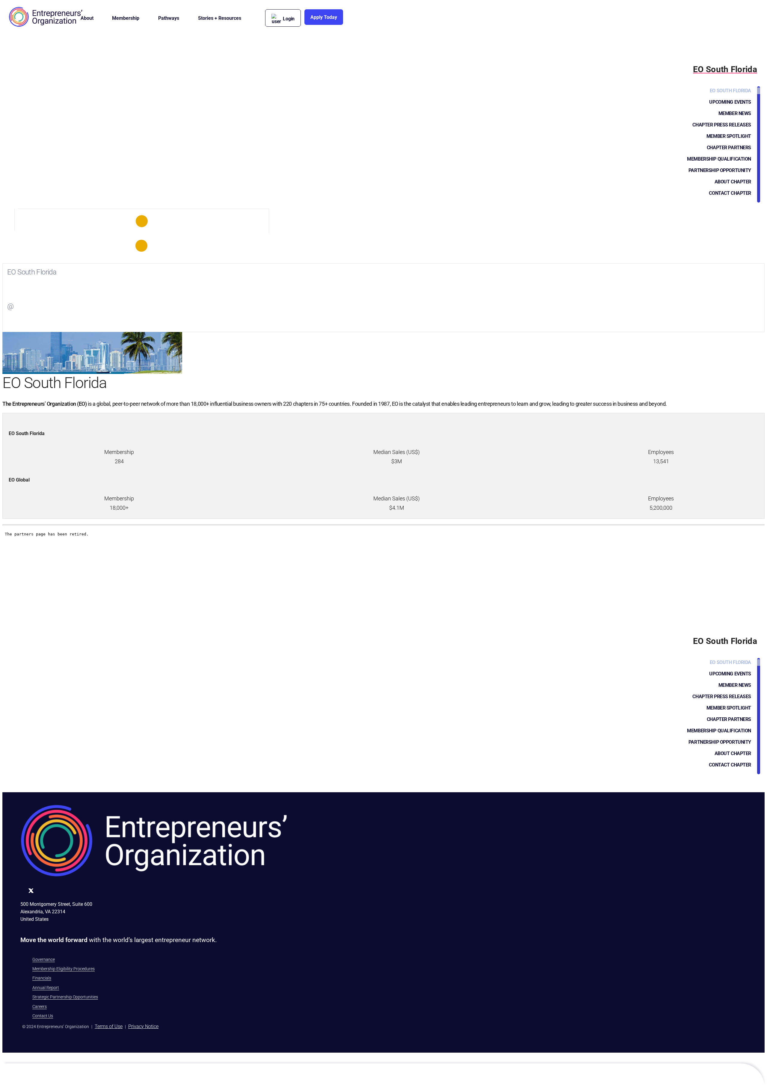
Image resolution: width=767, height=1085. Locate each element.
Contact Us (42, 1015)
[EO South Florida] (142, 221)
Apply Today (323, 17)
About (87, 18)
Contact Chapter (730, 193)
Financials (41, 978)
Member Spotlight (728, 136)
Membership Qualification (719, 159)
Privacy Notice (143, 1026)
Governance (43, 959)
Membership (125, 18)
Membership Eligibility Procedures (63, 968)
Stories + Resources (219, 18)
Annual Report (45, 987)
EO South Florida (730, 90)
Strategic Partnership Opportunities (65, 997)
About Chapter (733, 182)
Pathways (168, 18)
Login (289, 19)
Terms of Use (109, 1026)
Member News (734, 113)
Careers (39, 1006)
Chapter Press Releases (721, 125)
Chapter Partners (729, 147)
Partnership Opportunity (720, 170)
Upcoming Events (730, 102)
